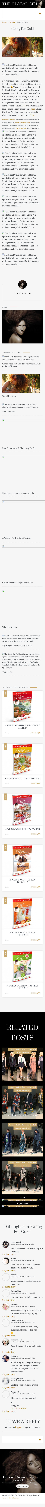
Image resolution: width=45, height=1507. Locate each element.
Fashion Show (20, 1049)
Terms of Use (6, 1498)
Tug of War (7, 672)
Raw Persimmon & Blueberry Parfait (19, 448)
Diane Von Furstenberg (8, 119)
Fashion (12, 22)
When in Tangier (9, 627)
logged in (19, 1427)
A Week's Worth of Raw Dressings (22, 934)
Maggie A (15, 1392)
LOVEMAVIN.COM (18, 1408)
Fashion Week (31, 1049)
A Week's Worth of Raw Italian (22, 829)
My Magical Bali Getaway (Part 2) (17, 645)
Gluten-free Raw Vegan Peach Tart (17, 583)
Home (4, 22)
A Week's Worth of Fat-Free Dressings (22, 987)
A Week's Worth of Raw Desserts (22, 881)
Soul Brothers (8, 411)
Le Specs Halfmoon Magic (22, 122)
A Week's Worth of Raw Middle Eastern (22, 726)
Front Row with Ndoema (22, 1052)
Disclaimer (15, 1498)
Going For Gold (9, 396)
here (23, 106)
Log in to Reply (8, 1254)
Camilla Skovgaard (21, 128)
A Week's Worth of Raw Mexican (16, 538)
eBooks (7, 733)
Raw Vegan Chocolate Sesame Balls (18, 493)
